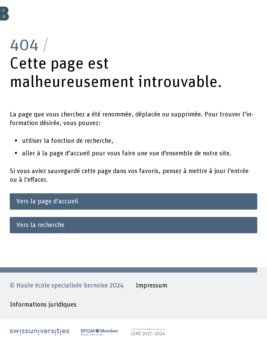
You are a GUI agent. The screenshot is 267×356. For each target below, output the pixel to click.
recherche (97, 141)
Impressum (151, 285)
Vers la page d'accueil (47, 201)
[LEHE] (148, 331)
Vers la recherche (40, 225)
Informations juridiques (43, 304)
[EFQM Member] (99, 331)
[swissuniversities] (39, 331)
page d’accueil (69, 153)
